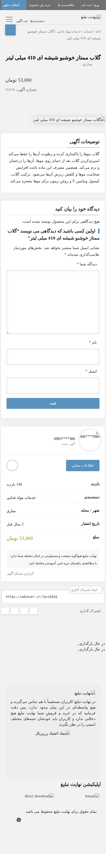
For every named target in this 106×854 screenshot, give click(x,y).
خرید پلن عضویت (40, 5)
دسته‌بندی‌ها (37, 21)
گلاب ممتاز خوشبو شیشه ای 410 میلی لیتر (53, 57)
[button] (53, 142)
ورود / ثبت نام (91, 5)
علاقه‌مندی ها (66, 5)
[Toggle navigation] (8, 19)
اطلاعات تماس (83, 465)
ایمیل (91, 371)
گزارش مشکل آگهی (21, 573)
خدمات (88, 31)
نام (93, 342)
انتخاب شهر (12, 5)
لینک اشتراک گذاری (84, 590)
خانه (98, 31)
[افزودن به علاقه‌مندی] (12, 465)
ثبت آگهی (21, 21)
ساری (87, 64)
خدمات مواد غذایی (69, 31)
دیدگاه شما (87, 264)
